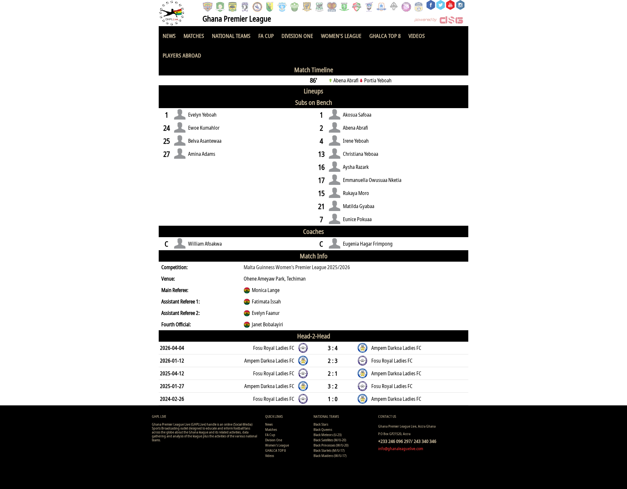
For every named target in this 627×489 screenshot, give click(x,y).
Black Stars (321, 424)
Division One (297, 36)
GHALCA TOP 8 (385, 36)
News (169, 36)
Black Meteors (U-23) (328, 434)
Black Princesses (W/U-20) (331, 445)
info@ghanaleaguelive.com (400, 448)
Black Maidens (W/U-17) (330, 455)
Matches (194, 36)
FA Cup (266, 36)
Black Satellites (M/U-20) (330, 439)
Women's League (341, 36)
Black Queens (323, 429)
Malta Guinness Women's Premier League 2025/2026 (297, 267)
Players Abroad (182, 55)
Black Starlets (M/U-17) (329, 450)
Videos (417, 36)
